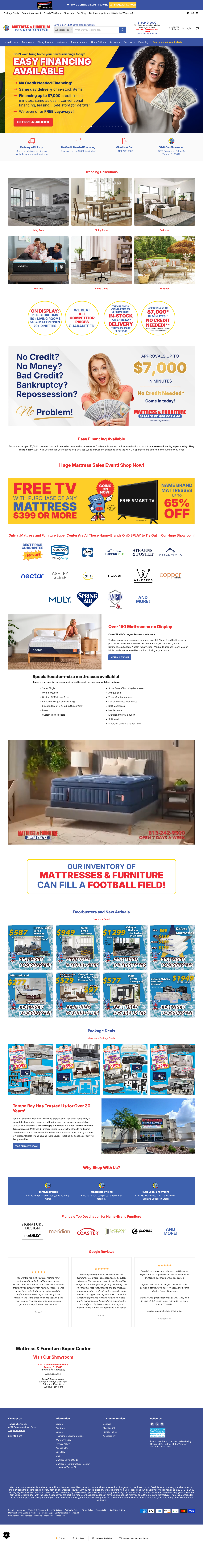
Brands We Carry (52, 13)
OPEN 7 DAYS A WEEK (147, 34)
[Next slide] (195, 88)
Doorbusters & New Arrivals (167, 42)
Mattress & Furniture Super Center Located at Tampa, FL (55, 1511)
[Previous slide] (7, 88)
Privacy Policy (63, 1442)
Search (59, 1422)
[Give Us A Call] (125, 145)
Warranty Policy (63, 1438)
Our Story (81, 13)
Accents (114, 42)
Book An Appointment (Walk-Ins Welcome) (111, 13)
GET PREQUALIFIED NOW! (123, 4)
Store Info (69, 13)
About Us (60, 1426)
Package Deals (11, 13)
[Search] (122, 30)
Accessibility (62, 1446)
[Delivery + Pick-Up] (31, 145)
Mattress (61, 42)
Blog (58, 1454)
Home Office (98, 42)
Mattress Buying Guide (67, 1458)
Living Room (10, 42)
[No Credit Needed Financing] (78, 145)
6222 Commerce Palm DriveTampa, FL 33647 (22, 1425)
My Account (109, 1426)
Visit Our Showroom (26, 1144)
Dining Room (44, 42)
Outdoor (128, 42)
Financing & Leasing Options (70, 1434)
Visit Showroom (120, 655)
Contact (59, 1430)
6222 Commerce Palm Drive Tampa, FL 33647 (147, 26)
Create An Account (31, 13)
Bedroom (27, 42)
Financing (143, 42)
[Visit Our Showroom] (171, 145)
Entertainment (78, 42)
